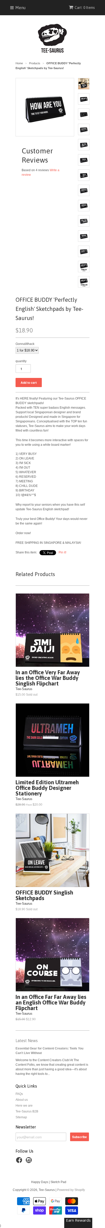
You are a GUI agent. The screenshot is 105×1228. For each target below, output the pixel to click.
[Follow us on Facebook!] (20, 1161)
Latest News (27, 1040)
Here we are (24, 1105)
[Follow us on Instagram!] (29, 1161)
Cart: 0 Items (85, 8)
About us (22, 1100)
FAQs (19, 1094)
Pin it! (62, 552)
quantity (21, 361)
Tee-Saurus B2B (27, 1111)
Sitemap (21, 1117)
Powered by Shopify (71, 1190)
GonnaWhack (25, 344)
